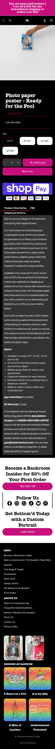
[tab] (15, 208)
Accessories (10, 574)
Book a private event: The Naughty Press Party (27, 560)
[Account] (44, 20)
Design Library (11, 583)
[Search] (10, 20)
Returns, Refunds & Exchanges (19, 612)
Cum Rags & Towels (14, 569)
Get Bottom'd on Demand (16, 588)
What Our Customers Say (16, 603)
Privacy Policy (11, 626)
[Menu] (3, 20)
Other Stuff (9, 578)
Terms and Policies (27, 743)
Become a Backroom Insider (18, 555)
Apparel (8, 564)
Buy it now (27, 171)
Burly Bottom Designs (31, 736)
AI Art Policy (10, 592)
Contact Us (9, 622)
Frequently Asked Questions (18, 607)
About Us (8, 617)
